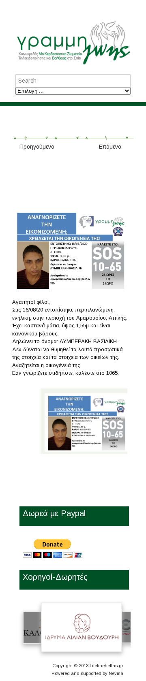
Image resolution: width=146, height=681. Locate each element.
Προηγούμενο (36, 146)
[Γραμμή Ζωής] (73, 65)
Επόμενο (110, 146)
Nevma (116, 673)
